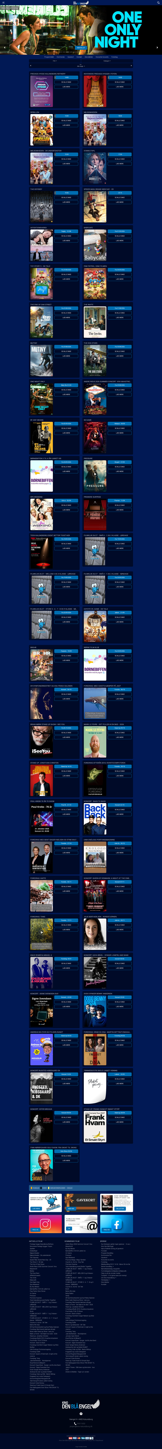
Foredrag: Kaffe (35, 1352)
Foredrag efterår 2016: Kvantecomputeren (44, 1338)
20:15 (115, 193)
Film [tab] (54, 61)
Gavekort (71, 57)
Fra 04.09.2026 (120, 270)
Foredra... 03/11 (66, 882)
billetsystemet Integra (85, 1440)
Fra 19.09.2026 (120, 539)
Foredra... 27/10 (66, 843)
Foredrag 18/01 (66, 959)
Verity (67, 1296)
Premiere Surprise (36, 1298)
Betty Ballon (69, 1293)
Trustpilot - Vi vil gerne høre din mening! (113, 1275)
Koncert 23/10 (119, 805)
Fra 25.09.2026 (120, 651)
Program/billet (49, 57)
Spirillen (32, 1248)
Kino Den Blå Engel (81, 2)
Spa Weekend (34, 1284)
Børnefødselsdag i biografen (110, 1269)
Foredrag (114, 57)
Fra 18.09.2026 (66, 539)
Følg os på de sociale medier (110, 1273)
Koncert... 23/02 (66, 997)
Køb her (71, 1209)
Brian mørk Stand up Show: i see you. (42, 1331)
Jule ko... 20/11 (120, 920)
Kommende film (106, 1255)
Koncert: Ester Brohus (37, 1383)
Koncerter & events (102, 57)
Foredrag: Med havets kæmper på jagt (42, 1329)
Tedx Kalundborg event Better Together (43, 1300)
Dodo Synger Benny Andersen (40, 1369)
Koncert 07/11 (119, 882)
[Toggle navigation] (158, 2)
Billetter (120, 1209)
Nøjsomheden (34, 1253)
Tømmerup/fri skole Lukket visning (41, 1381)
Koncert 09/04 (66, 1113)
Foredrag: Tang (35, 1358)
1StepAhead (99, 1440)
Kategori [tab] (106, 61)
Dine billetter (89, 57)
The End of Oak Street (37, 1264)
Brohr (31, 1311)
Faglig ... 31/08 (66, 231)
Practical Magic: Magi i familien (76, 1260)
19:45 (62, 193)
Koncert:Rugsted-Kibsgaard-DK (40, 1378)
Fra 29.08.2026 (66, 270)
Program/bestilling (107, 1253)
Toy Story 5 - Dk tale (36, 1262)
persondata (86, 1436)
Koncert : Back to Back (37, 1343)
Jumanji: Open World (72, 1336)
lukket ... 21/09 (119, 612)
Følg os (35, 1230)
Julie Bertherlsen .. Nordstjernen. (40, 1361)
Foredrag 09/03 (120, 1036)
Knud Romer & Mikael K (37, 1363)
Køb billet (81, 48)
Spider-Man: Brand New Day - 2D (40, 1260)
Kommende (61, 57)
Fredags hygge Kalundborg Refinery (41, 1244)
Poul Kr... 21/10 (66, 805)
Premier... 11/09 (119, 500)
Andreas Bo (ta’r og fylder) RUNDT (41, 1372)
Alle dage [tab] (80, 65)
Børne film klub (35, 1325)
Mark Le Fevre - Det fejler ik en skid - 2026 (43, 1334)
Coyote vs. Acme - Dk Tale (38, 1322)
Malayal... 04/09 (120, 424)
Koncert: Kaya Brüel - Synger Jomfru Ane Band (45, 1365)
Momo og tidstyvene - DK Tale (75, 1325)
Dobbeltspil (33, 1251)
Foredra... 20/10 (120, 766)
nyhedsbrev (70, 1436)
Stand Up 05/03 (66, 1036)
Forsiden (104, 1251)
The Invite (33, 1278)
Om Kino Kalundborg (108, 1278)
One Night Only (34, 1282)
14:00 (62, 77)
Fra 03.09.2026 (66, 424)
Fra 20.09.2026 (120, 577)
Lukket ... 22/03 (120, 1074)
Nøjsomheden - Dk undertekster (40, 1255)
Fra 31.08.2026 (120, 308)
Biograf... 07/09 (120, 462)
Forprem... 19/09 (66, 651)
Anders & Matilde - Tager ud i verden (77, 1372)
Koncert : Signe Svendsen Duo (40, 1367)
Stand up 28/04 (120, 1113)
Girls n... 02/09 (66, 500)
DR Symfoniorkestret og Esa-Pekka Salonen (44, 1327)
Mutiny (32, 1271)
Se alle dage (66, 82)
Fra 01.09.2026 (120, 231)
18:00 (115, 116)
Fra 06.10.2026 (66, 728)
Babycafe (33, 1280)
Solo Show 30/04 (66, 1151)
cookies (92, 1436)
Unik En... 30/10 (120, 843)
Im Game (33, 1293)
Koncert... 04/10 (66, 689)
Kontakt (79, 57)
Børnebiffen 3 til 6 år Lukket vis (40, 1289)
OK (69, 1228)
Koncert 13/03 (66, 1074)
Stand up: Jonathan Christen (39, 1336)
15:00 (62, 116)
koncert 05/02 (119, 959)
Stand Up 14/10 (66, 766)
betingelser (78, 1436)
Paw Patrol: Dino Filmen (37, 1291)
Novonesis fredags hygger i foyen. (41, 1246)
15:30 (62, 154)
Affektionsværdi (35, 1275)
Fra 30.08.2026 (120, 347)
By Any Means (34, 1287)
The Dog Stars (34, 1273)
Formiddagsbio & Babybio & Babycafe (113, 1271)
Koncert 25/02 (119, 997)
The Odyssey (34, 1257)
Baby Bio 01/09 (66, 385)
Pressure (33, 1296)
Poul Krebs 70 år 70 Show (38, 1340)
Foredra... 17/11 (66, 920)
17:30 (115, 154)
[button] (4, 47)
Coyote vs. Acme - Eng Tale (75, 1262)
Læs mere (66, 87)
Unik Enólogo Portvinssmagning (40, 1349)
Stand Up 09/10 (120, 728)
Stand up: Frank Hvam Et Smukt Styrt (42, 1385)
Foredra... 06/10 (120, 689)
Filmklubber (105, 1280)
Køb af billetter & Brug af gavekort (112, 1248)
